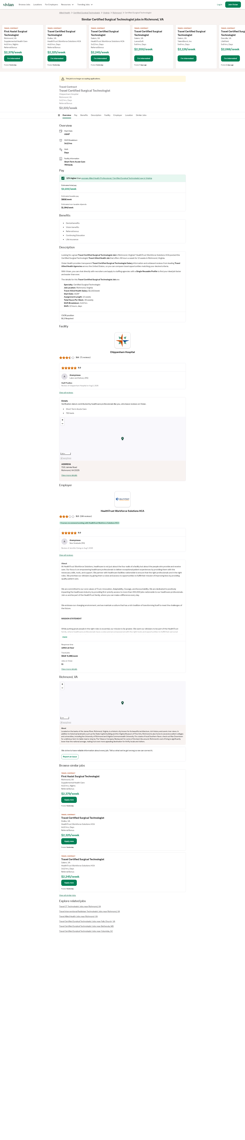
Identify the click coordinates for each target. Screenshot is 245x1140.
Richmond (117, 12)
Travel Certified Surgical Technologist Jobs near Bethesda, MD (86, 926)
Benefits (84, 115)
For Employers (51, 4)
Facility (107, 115)
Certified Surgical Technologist (86, 12)
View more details (69, 475)
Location (129, 115)
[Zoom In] (62, 420)
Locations (37, 4)
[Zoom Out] (62, 423)
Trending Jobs (83, 4)
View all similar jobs (67, 895)
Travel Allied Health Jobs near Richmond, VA (78, 916)
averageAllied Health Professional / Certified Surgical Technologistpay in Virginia (116, 178)
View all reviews (66, 392)
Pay (75, 115)
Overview (67, 115)
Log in (219, 4)
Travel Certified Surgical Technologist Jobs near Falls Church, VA (87, 921)
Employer (117, 115)
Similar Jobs (141, 115)
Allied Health (64, 12)
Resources (66, 4)
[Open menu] (59, 115)
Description (96, 115)
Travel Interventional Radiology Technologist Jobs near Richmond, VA (89, 911)
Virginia (106, 12)
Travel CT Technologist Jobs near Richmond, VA (80, 906)
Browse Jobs (24, 4)
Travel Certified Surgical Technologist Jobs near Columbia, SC (86, 931)
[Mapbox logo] (65, 458)
